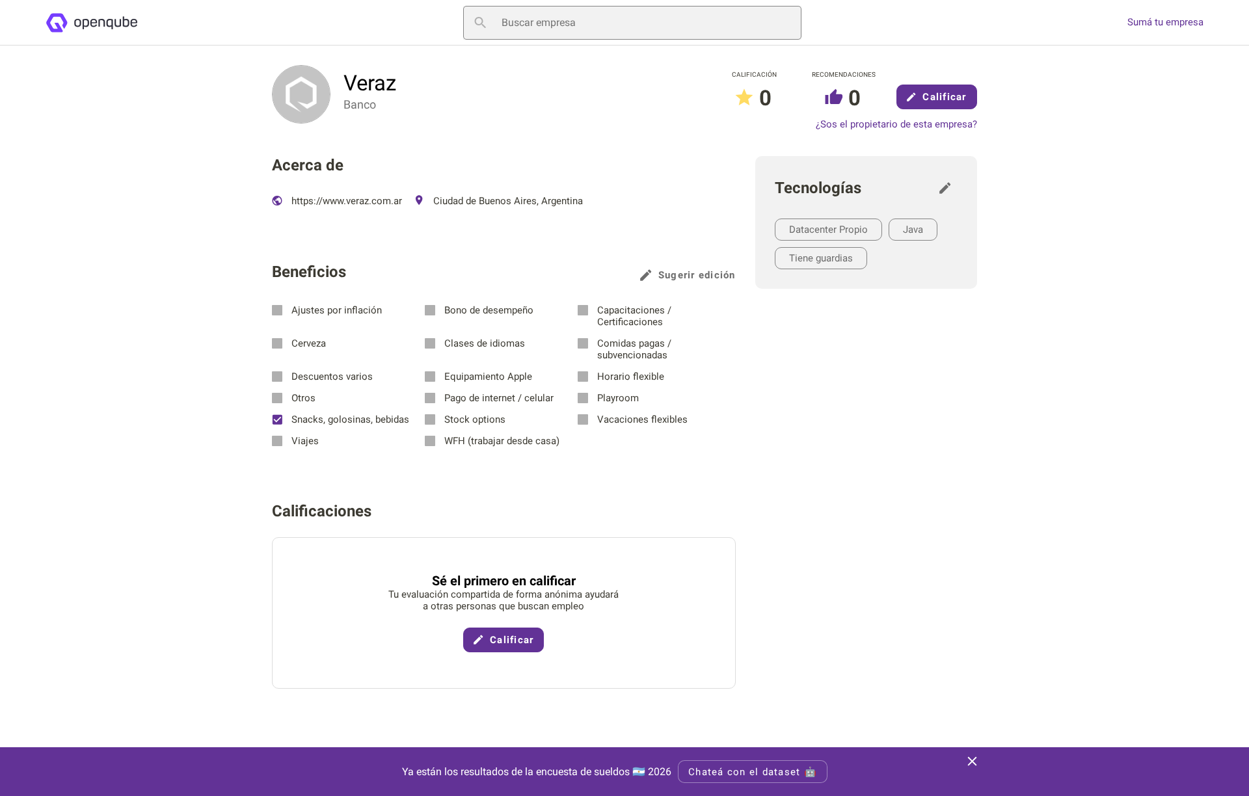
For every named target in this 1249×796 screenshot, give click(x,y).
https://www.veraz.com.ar (345, 201)
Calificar (944, 97)
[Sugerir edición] (948, 188)
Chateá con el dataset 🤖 (752, 772)
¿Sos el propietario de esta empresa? (896, 124)
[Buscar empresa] (480, 23)
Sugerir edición (697, 275)
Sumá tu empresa (1165, 22)
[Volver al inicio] (91, 22)
